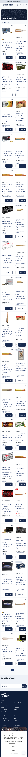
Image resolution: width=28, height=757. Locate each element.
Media (15, 718)
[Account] (20, 4)
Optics (2, 707)
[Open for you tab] (23, 752)
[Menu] (1, 5)
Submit (24, 686)
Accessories (16, 707)
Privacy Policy (12, 743)
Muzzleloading (17, 702)
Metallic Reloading (4, 709)
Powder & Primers (5, 711)
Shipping (3, 722)
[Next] (18, 669)
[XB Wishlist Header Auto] (23, 4)
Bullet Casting (4, 704)
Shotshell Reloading (18, 704)
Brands (15, 709)
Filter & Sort (7, 22)
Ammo (2, 702)
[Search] (17, 4)
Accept (13, 746)
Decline (13, 750)
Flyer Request (17, 725)
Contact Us (3, 718)
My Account (3, 725)
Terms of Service (4, 720)
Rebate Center (17, 722)
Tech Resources (17, 720)
